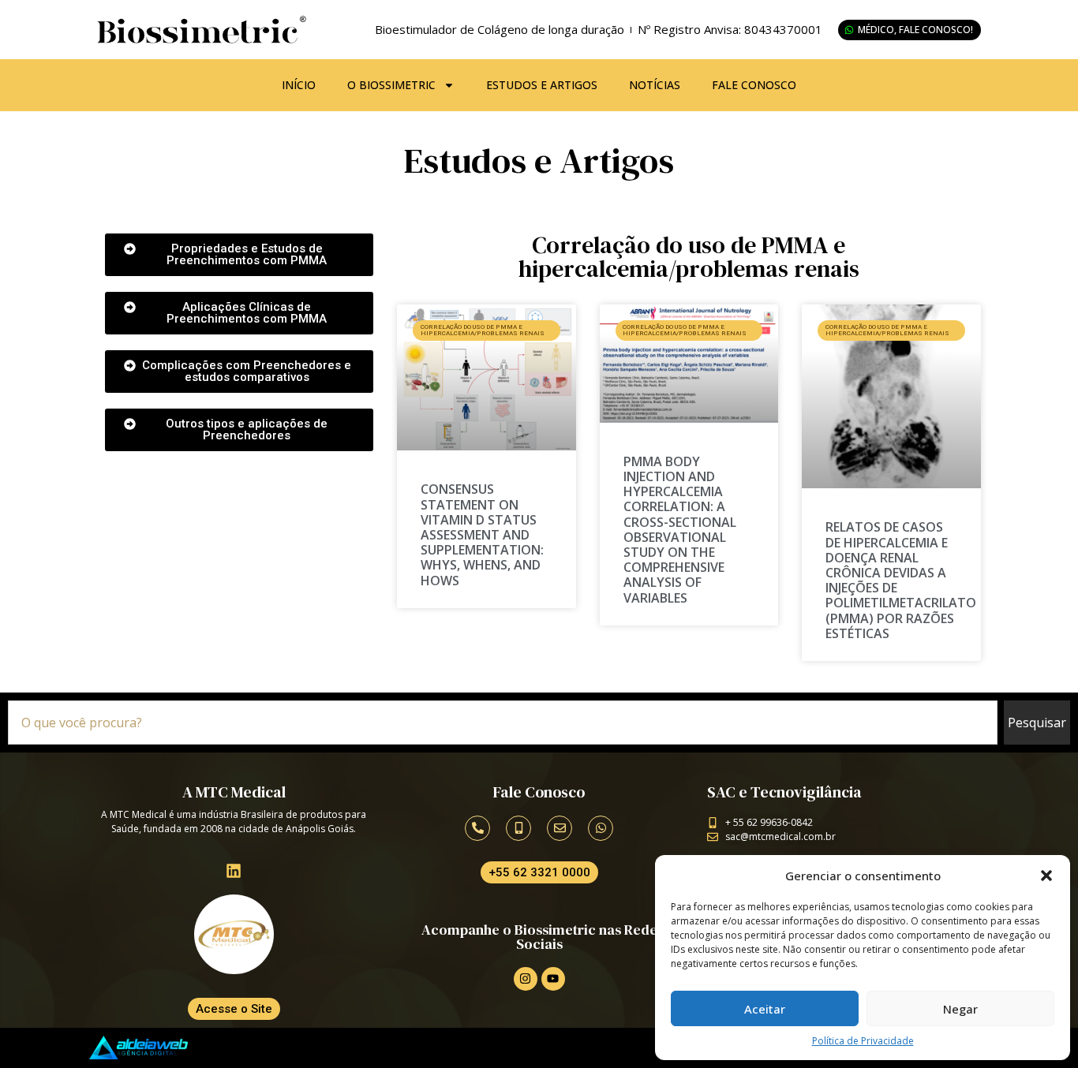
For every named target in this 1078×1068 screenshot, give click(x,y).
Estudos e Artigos (541, 84)
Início (299, 84)
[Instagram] (525, 979)
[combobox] (503, 722)
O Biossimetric (391, 84)
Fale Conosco (754, 84)
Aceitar (764, 1009)
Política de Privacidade (863, 1040)
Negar (960, 1009)
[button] (1046, 875)
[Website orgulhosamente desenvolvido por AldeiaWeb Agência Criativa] (138, 1047)
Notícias (654, 84)
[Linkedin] (233, 871)
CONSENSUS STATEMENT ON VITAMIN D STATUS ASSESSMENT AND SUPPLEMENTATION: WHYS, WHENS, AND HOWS (482, 534)
